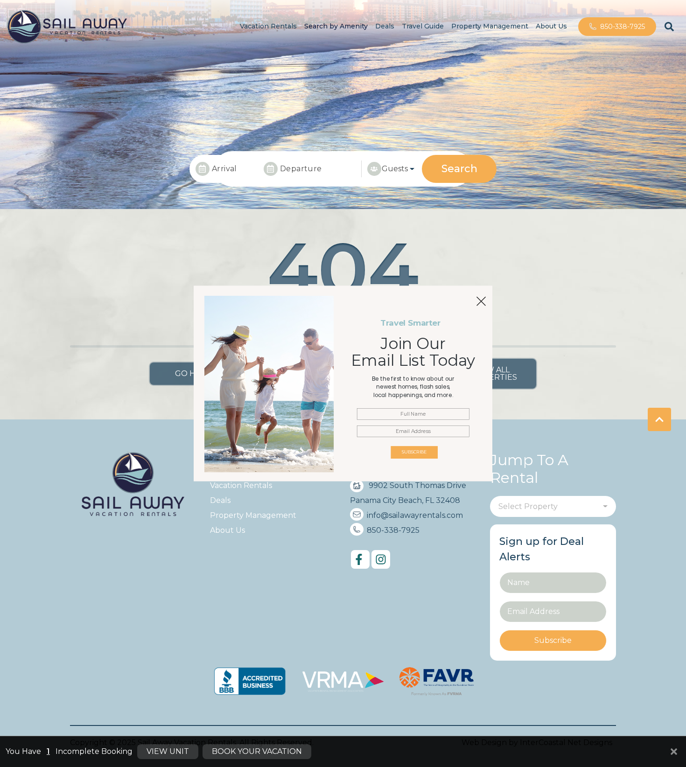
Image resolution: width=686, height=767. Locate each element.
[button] (413, 387)
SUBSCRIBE (414, 452)
